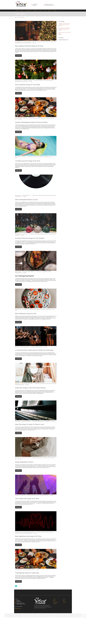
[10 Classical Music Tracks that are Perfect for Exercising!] (35, 336)
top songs (50, 156)
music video (43, 457)
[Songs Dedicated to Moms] (35, 447)
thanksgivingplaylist (18, 272)
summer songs (46, 156)
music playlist (38, 271)
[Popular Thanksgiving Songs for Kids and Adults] (35, 107)
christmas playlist (42, 80)
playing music (26, 81)
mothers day (37, 457)
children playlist (42, 383)
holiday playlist (53, 41)
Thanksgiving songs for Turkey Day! (27, 573)
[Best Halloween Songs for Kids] (35, 298)
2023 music (33, 195)
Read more (18, 55)
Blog (45, 10)
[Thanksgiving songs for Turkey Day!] (35, 559)
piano (45, 421)
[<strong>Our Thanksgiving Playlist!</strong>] (35, 261)
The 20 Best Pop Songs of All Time (27, 498)
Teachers (35, 10)
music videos (43, 195)
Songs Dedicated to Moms (24, 462)
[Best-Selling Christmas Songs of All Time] (35, 31)
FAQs (40, 10)
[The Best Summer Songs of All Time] (35, 146)
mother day (33, 457)
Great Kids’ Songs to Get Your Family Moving (30, 388)
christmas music (39, 41)
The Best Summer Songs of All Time (27, 161)
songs (44, 271)
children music (37, 383)
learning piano (40, 421)
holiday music (49, 41)
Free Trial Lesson (64, 4)
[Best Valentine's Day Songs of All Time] (35, 521)
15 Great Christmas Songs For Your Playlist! (29, 238)
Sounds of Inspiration (30, 271)
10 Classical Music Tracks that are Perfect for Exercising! (34, 350)
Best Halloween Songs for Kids (25, 313)
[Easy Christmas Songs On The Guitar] (35, 69)
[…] (18, 52)
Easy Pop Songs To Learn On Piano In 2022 (29, 424)
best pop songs (29, 495)
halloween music (35, 309)
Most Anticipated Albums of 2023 (26, 199)
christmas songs (44, 41)
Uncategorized (29, 80)
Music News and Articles (27, 41)
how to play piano (35, 421)
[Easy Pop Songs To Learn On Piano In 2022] (35, 410)
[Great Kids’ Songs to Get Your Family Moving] (35, 373)
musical (22, 81)
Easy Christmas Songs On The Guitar (27, 84)
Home (17, 10)
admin (31, 81)
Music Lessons (28, 10)
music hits (35, 495)
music (20, 81)
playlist (41, 271)
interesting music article (41, 309)
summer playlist (41, 156)
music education (49, 383)
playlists (37, 156)
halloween (30, 309)
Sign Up (49, 10)
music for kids (54, 383)
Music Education (24, 421)
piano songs (48, 421)
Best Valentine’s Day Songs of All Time (28, 536)
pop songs (46, 495)
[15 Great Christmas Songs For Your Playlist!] (35, 223)
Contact (55, 10)
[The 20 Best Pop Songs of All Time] (35, 484)
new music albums (52, 195)
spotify (46, 271)
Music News (24, 195)
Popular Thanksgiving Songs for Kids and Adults (31, 122)
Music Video (32, 41)
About (22, 10)
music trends (39, 195)
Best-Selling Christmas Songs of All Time (29, 46)
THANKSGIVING (49, 271)
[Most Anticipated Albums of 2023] (35, 184)
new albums (47, 195)
